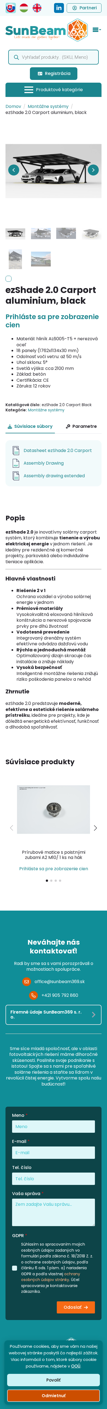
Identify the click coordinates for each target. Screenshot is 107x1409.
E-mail (21, 1141)
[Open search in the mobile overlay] (53, 57)
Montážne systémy (48, 106)
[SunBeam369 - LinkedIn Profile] (59, 8)
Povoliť (53, 1380)
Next (93, 169)
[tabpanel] (53, 463)
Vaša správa (28, 1194)
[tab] (30, 426)
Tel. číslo (22, 1167)
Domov (13, 106)
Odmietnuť (54, 1396)
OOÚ (75, 1366)
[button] (95, 828)
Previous (13, 169)
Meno (20, 1115)
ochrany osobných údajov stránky (50, 1277)
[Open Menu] (97, 30)
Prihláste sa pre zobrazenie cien (52, 321)
